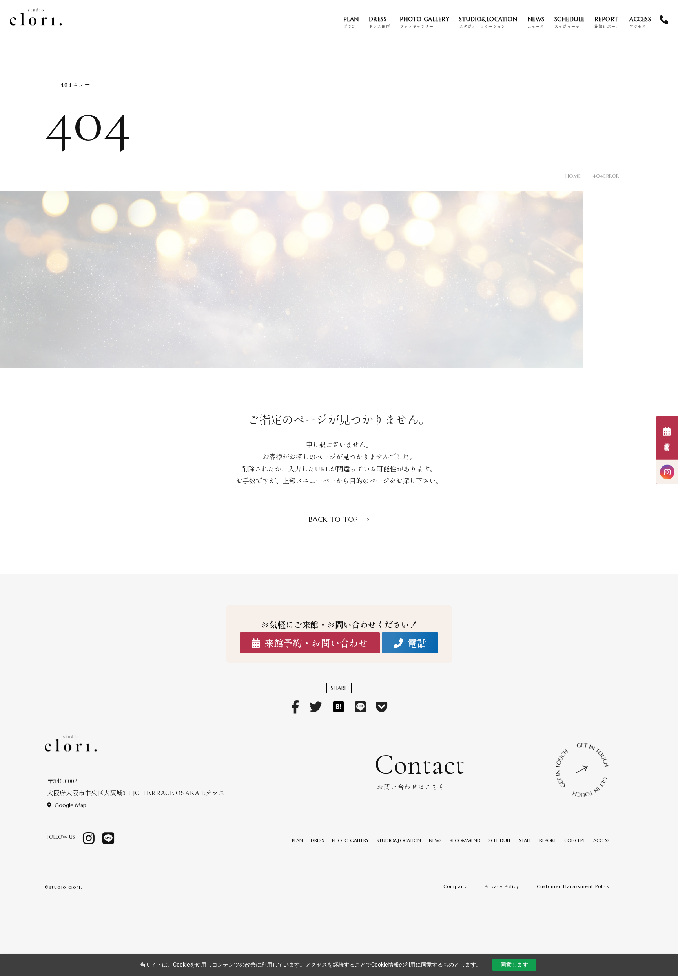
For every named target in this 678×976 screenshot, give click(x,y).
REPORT (547, 840)
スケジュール (569, 22)
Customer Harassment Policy (573, 886)
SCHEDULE (499, 840)
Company (455, 886)
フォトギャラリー (425, 22)
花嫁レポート (607, 22)
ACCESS (601, 840)
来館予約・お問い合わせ (316, 642)
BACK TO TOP (333, 519)
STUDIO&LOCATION (399, 840)
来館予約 (667, 443)
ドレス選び (379, 22)
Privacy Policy (502, 886)
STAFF (525, 840)
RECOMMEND (465, 840)
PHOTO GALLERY (350, 840)
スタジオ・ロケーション (488, 22)
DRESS (317, 840)
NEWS (435, 840)
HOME (573, 176)
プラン (351, 22)
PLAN (297, 840)
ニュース (536, 22)
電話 (417, 642)
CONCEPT (574, 840)
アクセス (640, 22)
